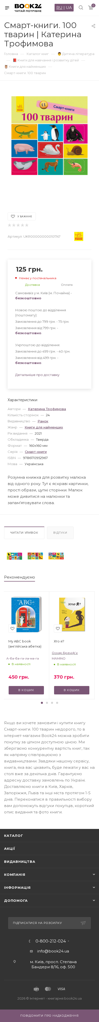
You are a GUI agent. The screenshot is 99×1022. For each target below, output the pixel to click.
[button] (41, 703)
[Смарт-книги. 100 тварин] (14, 555)
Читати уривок (24, 532)
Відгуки (60, 532)
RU (59, 7)
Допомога (15, 900)
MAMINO (58, 658)
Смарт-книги (36, 452)
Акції (9, 848)
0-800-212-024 (51, 941)
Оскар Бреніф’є (65, 653)
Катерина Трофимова (47, 409)
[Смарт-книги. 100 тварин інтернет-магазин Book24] (49, 144)
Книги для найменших (44, 427)
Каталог (13, 835)
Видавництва (19, 861)
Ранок (43, 421)
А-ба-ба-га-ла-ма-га (22, 658)
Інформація (17, 887)
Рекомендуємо (19, 577)
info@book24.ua (53, 951)
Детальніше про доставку (37, 375)
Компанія (14, 874)
